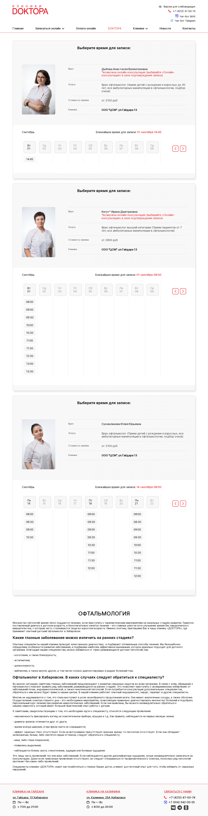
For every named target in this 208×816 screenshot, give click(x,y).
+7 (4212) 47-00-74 (184, 11)
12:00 (91, 568)
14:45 (29, 159)
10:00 (29, 325)
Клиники (138, 28)
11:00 (29, 340)
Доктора (114, 28)
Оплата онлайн (86, 28)
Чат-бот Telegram (185, 20)
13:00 (29, 363)
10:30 (29, 332)
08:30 (29, 521)
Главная (18, 28)
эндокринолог (130, 692)
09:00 (29, 309)
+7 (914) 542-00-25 (181, 802)
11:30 (29, 348)
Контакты (189, 28)
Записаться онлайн (48, 28)
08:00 (29, 301)
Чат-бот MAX (187, 16)
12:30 (29, 356)
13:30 (29, 371)
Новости (165, 28)
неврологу (29, 705)
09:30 (29, 317)
